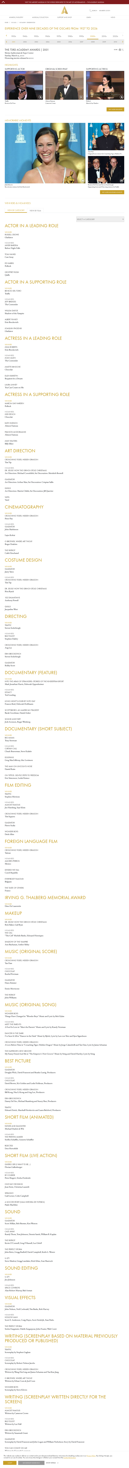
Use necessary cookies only (31, 1463)
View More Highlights (115, 109)
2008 (93, 42)
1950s (36, 36)
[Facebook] (120, 49)
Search (94, 10)
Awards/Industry (16, 17)
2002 (25, 42)
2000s (92, 36)
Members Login (104, 10)
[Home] (64, 10)
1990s (81, 36)
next (122, 36)
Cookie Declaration (69, 1458)
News (113, 17)
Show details (51, 1463)
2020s (115, 36)
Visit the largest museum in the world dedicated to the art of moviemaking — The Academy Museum (64, 2)
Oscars (14, 22)
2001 (13, 42)
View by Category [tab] (15, 210)
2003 (36, 42)
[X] (123, 49)
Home (6, 22)
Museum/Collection (40, 17)
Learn (88, 17)
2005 (59, 42)
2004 (47, 42)
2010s (104, 36)
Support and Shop (64, 17)
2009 (104, 42)
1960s (47, 36)
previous (6, 36)
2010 (115, 42)
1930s (13, 36)
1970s (58, 36)
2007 (81, 42)
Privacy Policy (91, 1456)
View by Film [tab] (35, 210)
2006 (70, 42)
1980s (70, 36)
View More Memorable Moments (112, 192)
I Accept (10, 1463)
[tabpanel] (64, 834)
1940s (24, 36)
